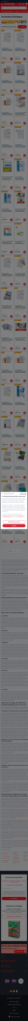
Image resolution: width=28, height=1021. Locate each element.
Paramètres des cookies (14, 522)
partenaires (20, 516)
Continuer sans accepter (9, 493)
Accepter (14, 525)
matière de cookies (7, 516)
